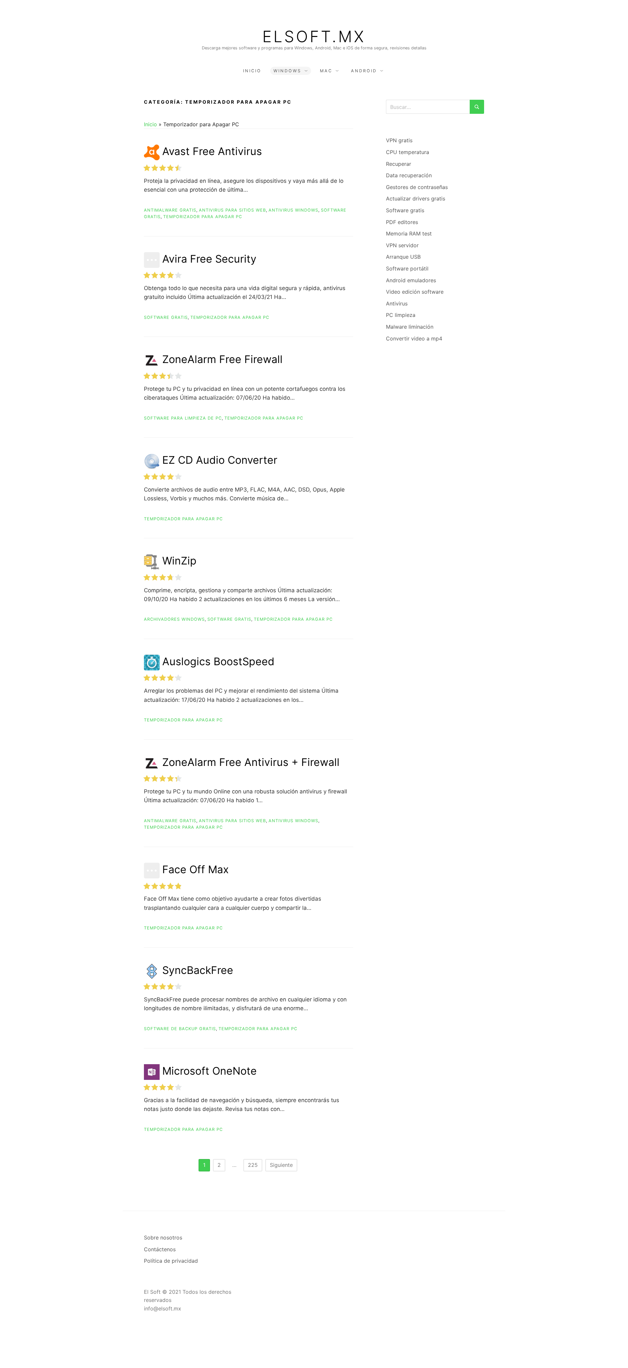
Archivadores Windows (174, 619)
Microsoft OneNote (209, 1071)
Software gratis (166, 317)
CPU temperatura (407, 152)
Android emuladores (411, 280)
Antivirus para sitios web (232, 210)
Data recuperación (409, 175)
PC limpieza (400, 315)
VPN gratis (399, 140)
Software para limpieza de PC (183, 418)
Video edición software (415, 291)
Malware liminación (409, 326)
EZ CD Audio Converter (219, 460)
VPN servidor (402, 245)
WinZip (179, 560)
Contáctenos (160, 1249)
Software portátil (407, 268)
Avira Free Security (209, 258)
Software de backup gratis (180, 1028)
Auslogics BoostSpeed (218, 661)
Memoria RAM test (409, 233)
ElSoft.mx (314, 36)
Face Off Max (195, 869)
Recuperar (398, 164)
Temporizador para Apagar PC (202, 216)
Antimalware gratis (170, 210)
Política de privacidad (171, 1260)
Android (364, 70)
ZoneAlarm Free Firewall (222, 359)
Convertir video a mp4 (414, 338)
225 (253, 1165)
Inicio (252, 70)
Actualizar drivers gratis (415, 198)
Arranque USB (403, 256)
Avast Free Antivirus (212, 151)
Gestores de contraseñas (417, 187)
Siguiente (281, 1165)
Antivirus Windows (293, 210)
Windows (287, 70)
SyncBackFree (197, 970)
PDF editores (402, 222)
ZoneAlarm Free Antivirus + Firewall (251, 762)
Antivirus (397, 303)
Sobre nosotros (163, 1237)
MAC (326, 70)
